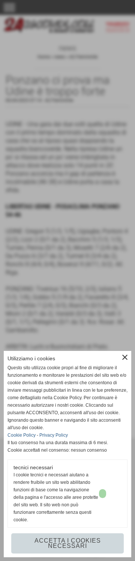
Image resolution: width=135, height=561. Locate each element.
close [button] (124, 357)
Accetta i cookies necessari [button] (67, 543)
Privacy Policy (53, 435)
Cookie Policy (22, 435)
